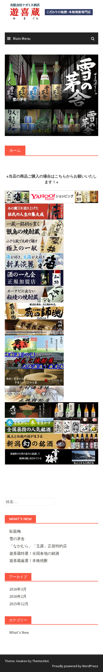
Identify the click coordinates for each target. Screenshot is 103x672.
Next (91, 82)
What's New (19, 632)
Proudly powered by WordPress (75, 666)
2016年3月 (18, 589)
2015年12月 (19, 603)
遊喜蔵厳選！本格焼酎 (28, 560)
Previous (12, 82)
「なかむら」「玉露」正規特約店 (38, 545)
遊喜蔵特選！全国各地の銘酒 (34, 553)
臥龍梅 (16, 127)
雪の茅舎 (64, 127)
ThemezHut (40, 661)
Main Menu (21, 38)
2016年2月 (18, 596)
